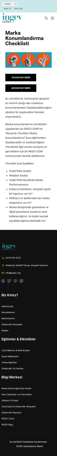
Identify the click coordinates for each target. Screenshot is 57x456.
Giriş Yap (18, 8)
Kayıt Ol (7, 8)
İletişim (5, 330)
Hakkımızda (7, 306)
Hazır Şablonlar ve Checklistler (17, 394)
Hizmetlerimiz (8, 312)
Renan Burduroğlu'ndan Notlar (16, 388)
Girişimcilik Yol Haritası (12, 368)
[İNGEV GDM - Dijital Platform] (12, 18)
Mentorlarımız (8, 318)
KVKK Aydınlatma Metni (29, 446)
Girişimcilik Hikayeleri (12, 324)
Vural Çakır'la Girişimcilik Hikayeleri (19, 406)
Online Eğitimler (9, 362)
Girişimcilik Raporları (11, 412)
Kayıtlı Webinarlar (10, 356)
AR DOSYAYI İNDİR (20, 88)
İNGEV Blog (7, 424)
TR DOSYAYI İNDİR (20, 77)
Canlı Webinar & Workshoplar (16, 350)
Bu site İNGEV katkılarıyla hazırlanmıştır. (28, 442)
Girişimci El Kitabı (10, 400)
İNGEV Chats (8, 418)
